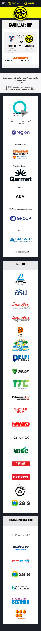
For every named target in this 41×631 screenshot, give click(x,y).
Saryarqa (15, 4)
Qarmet (31, 4)
